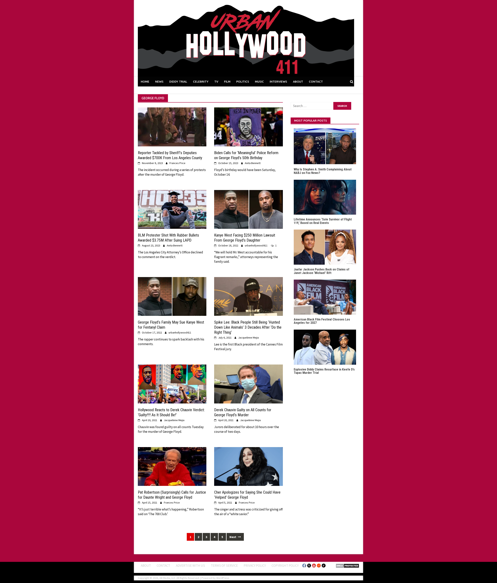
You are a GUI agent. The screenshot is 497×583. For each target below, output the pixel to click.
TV (216, 81)
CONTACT (316, 81)
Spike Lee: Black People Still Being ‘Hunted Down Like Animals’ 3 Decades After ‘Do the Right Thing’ (248, 327)
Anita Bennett (253, 163)
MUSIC (259, 81)
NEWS (159, 81)
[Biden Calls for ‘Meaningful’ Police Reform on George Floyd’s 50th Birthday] (248, 126)
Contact (163, 565)
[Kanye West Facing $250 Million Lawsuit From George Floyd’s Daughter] (248, 209)
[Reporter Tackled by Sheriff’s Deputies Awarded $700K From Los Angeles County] (172, 126)
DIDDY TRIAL (178, 81)
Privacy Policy (255, 565)
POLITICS (242, 81)
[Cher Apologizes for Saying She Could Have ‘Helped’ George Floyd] (248, 466)
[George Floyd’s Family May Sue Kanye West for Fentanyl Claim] (172, 296)
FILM (227, 81)
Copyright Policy (285, 565)
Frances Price (177, 163)
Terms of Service (224, 565)
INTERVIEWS (278, 81)
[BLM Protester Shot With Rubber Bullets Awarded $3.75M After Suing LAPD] (172, 209)
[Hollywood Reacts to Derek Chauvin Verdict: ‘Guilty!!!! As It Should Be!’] (172, 384)
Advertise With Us (190, 565)
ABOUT (298, 81)
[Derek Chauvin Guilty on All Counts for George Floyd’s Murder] (248, 384)
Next (233, 537)
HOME (145, 81)
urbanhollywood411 (256, 245)
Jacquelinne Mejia (248, 337)
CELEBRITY (201, 81)
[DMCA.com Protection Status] (347, 565)
